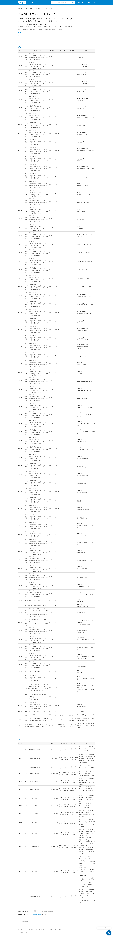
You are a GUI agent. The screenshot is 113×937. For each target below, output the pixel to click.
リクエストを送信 (37, 914)
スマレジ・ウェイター (28, 929)
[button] (35, 911)
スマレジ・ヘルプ (22, 8)
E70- (20, 32)
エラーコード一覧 (47, 8)
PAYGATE (51, 929)
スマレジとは (91, 2)
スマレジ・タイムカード (41, 929)
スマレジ (20, 929)
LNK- (20, 35)
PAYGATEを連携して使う (34, 8)
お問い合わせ (81, 2)
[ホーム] (25, 2)
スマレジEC (58, 929)
